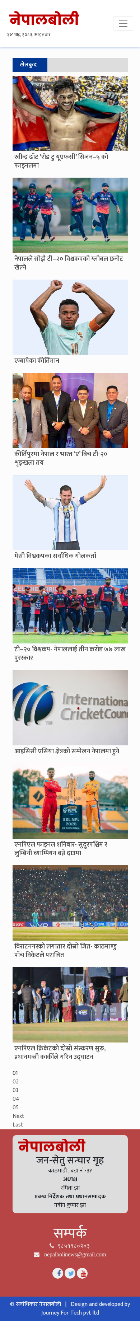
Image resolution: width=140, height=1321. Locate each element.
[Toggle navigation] (123, 24)
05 (16, 1107)
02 (16, 1082)
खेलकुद (28, 65)
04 (16, 1099)
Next (18, 1116)
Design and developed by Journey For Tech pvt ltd (85, 1308)
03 (15, 1090)
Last (18, 1125)
